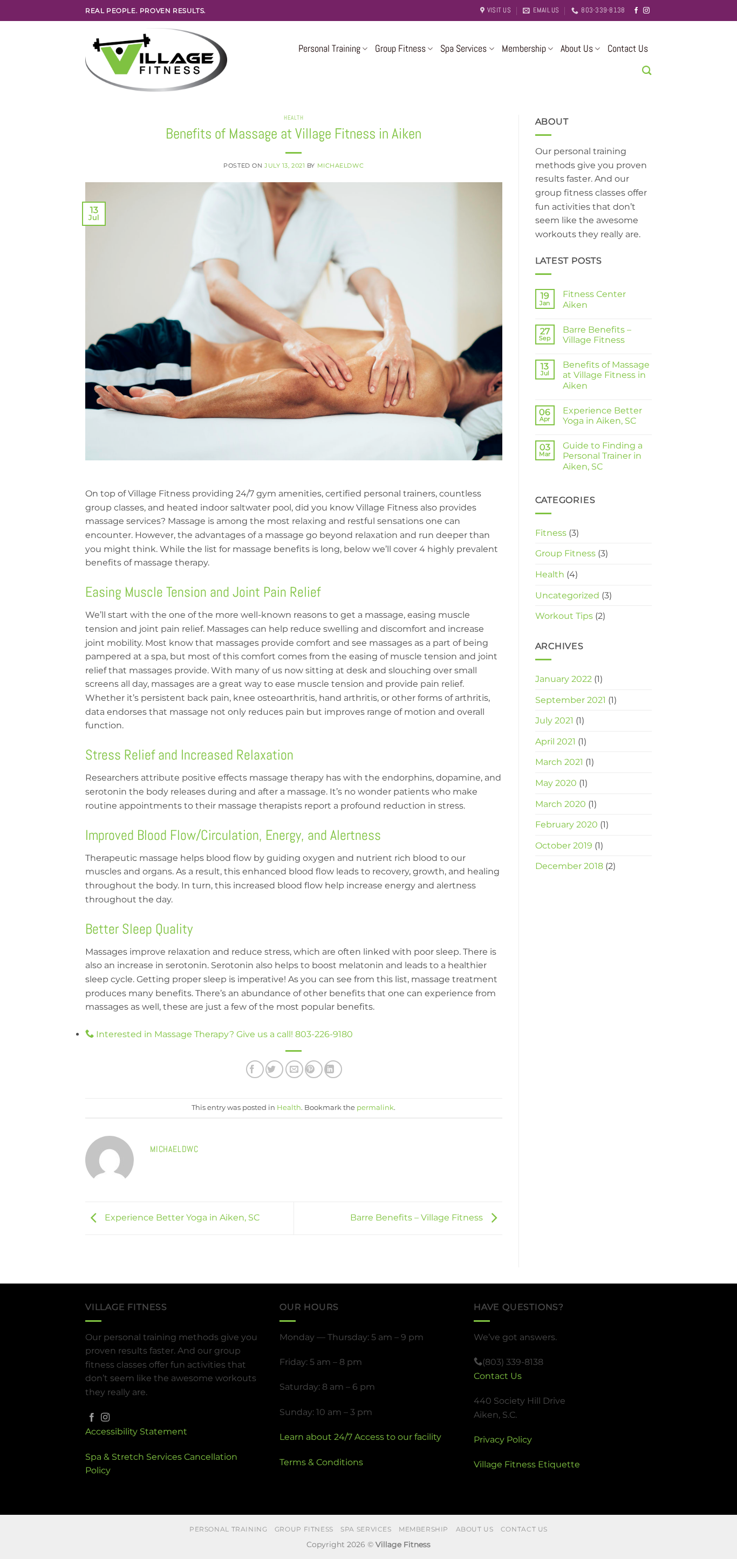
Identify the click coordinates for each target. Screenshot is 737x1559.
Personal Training (329, 48)
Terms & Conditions (321, 1462)
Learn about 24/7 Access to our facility (360, 1437)
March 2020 (560, 804)
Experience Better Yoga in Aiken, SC (181, 1217)
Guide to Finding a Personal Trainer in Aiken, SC (603, 455)
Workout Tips (564, 616)
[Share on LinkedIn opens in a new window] (333, 1069)
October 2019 (563, 845)
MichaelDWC (340, 165)
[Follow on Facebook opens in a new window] (636, 11)
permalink (375, 1107)
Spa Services (463, 48)
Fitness (551, 533)
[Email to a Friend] (294, 1069)
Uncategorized (567, 595)
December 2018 (569, 866)
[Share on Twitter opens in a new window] (274, 1069)
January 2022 (563, 679)
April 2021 (555, 741)
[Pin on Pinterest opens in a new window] (314, 1069)
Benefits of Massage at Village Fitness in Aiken (606, 375)
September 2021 (570, 700)
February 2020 (566, 824)
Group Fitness (400, 48)
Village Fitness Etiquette (527, 1464)
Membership (524, 48)
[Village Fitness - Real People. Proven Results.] (178, 60)
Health (293, 117)
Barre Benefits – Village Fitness (417, 1217)
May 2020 (556, 783)
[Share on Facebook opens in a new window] (255, 1069)
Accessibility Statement (136, 1431)
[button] (647, 70)
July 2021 (554, 720)
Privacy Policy (503, 1439)
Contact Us (628, 48)
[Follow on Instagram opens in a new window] (646, 11)
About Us (577, 48)
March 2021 (559, 762)
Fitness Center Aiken (594, 299)
